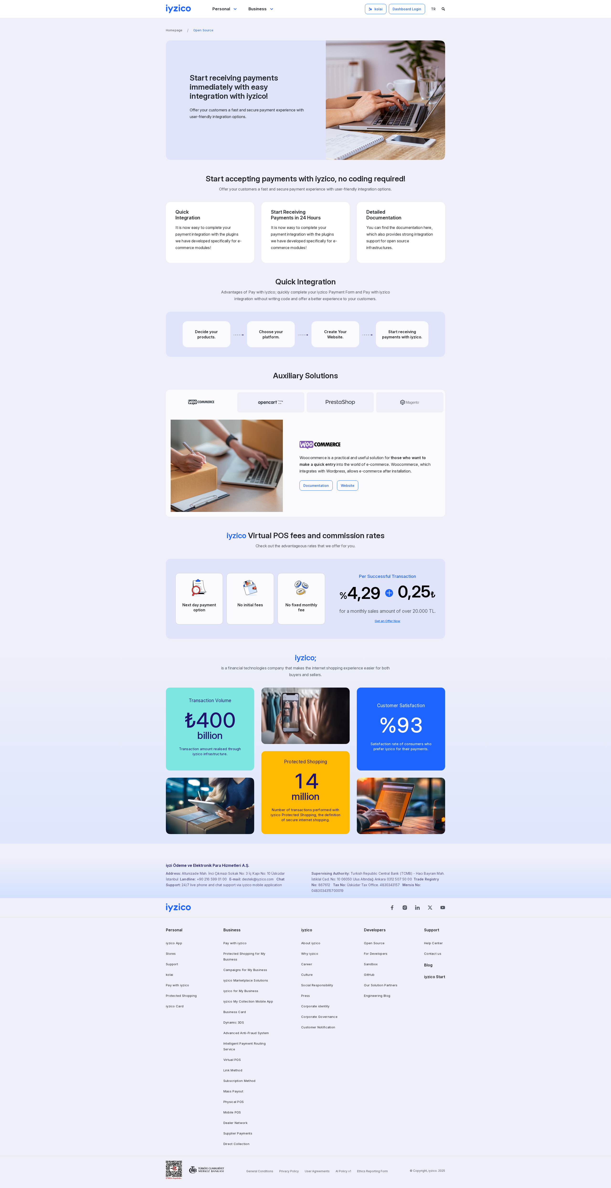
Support (172, 964)
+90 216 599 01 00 (212, 879)
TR (433, 9)
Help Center (433, 943)
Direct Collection (236, 1144)
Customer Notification (318, 1027)
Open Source (374, 943)
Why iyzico (309, 953)
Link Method (232, 1070)
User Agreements (317, 1171)
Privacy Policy (289, 1171)
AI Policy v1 (343, 1171)
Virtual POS (232, 1060)
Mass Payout (233, 1091)
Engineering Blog (377, 996)
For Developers (375, 953)
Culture (307, 974)
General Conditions (259, 1171)
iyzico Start (434, 976)
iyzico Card (175, 1006)
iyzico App (174, 943)
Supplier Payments (237, 1133)
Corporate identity (315, 1006)
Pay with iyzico (177, 985)
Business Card (234, 1012)
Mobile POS (232, 1112)
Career (306, 964)
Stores (171, 953)
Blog (428, 965)
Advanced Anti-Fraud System (246, 1033)
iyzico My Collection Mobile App (248, 1001)
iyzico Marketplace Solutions (245, 980)
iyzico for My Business (240, 991)
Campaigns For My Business (245, 970)
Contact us (432, 953)
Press (305, 996)
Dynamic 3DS (233, 1022)
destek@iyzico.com (258, 879)
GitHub (369, 974)
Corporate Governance (319, 1017)
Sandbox (371, 964)
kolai (169, 974)
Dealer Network (235, 1123)
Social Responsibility (317, 985)
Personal (221, 8)
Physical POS (233, 1102)
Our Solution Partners (380, 985)
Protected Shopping (181, 996)
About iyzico (311, 943)
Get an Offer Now (387, 621)
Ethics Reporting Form (372, 1171)
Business (257, 8)
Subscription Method (239, 1081)
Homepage (174, 30)
